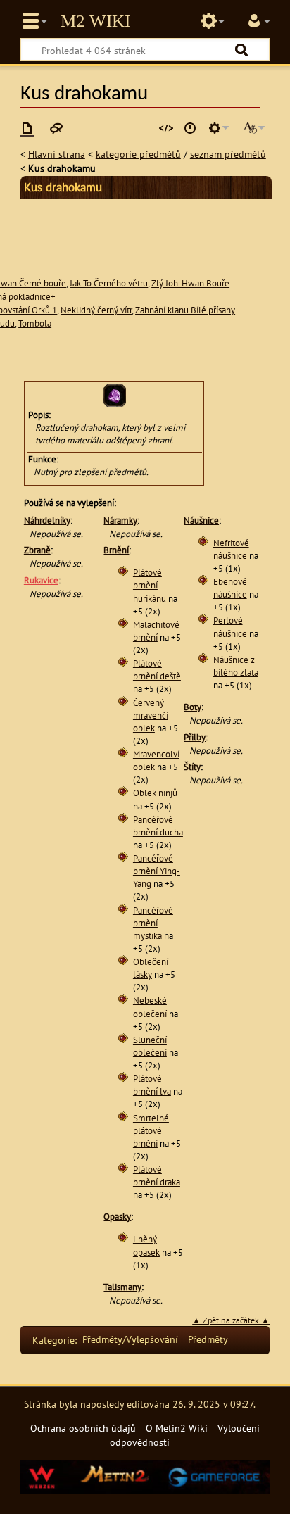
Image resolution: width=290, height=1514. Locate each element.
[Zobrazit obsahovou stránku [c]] (27, 128)
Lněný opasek (146, 1245)
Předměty (208, 1339)
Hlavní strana (56, 153)
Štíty (192, 767)
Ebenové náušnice (230, 588)
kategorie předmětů (138, 153)
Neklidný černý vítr (96, 310)
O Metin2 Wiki (177, 1427)
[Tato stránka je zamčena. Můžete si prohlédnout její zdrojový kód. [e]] (166, 128)
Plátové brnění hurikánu (149, 585)
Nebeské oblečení (150, 1007)
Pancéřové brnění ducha (158, 826)
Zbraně (37, 550)
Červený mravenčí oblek (150, 715)
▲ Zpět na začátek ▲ (231, 1320)
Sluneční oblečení (150, 1046)
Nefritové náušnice (231, 549)
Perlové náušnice (230, 626)
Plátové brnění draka (156, 1175)
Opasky (117, 1217)
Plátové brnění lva (152, 1085)
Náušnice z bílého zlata (235, 666)
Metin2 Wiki (95, 21)
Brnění (116, 550)
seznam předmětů (228, 153)
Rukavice (41, 580)
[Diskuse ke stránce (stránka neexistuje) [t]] (56, 128)
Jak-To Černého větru (109, 283)
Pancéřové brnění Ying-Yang (156, 871)
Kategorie (53, 1339)
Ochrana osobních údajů (83, 1427)
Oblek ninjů (155, 793)
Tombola (34, 323)
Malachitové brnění (156, 631)
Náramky (120, 520)
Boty (192, 707)
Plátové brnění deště (157, 669)
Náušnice (201, 520)
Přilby (195, 737)
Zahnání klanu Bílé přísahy (185, 310)
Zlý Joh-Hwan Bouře (190, 283)
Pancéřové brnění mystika (153, 923)
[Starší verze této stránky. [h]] (190, 128)
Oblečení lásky (150, 968)
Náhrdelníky (47, 520)
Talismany (122, 1287)
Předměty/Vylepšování (130, 1339)
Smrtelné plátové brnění (151, 1130)
